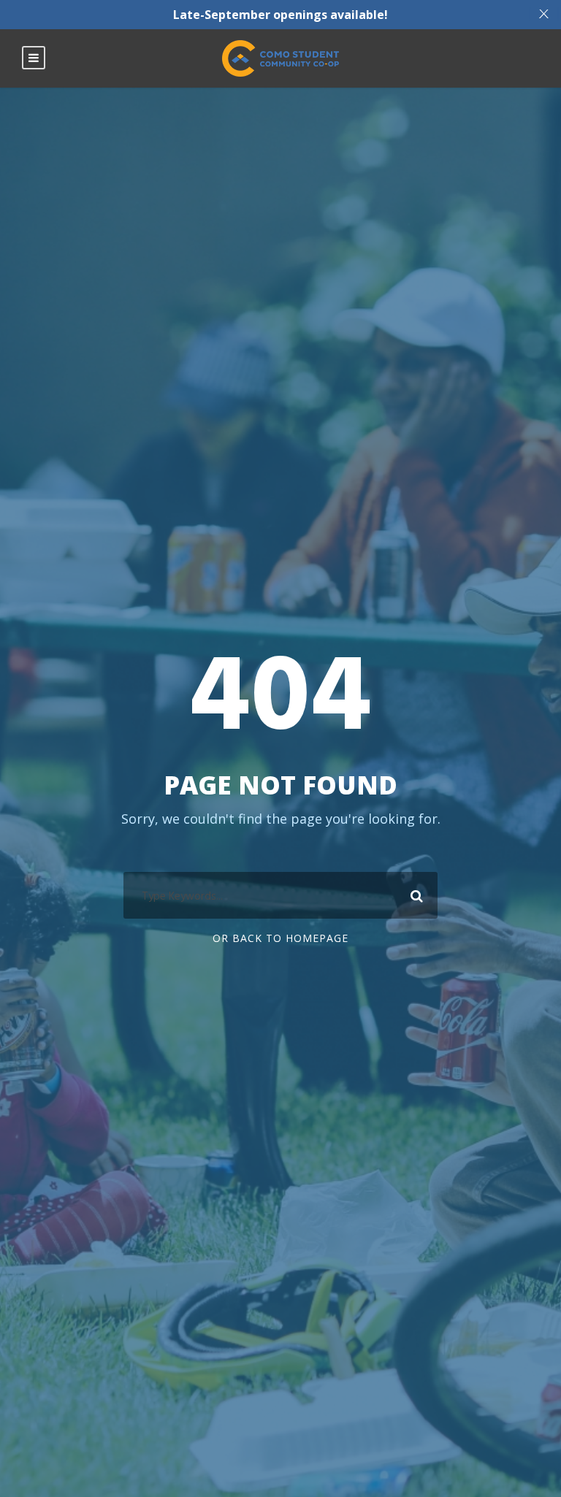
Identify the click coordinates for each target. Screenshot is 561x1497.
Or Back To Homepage (280, 938)
